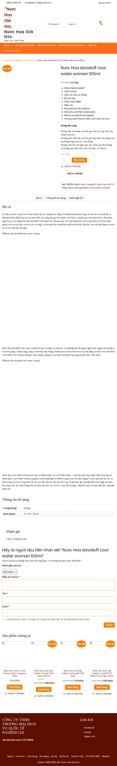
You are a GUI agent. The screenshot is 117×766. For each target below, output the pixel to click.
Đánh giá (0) (76, 198)
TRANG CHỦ (89, 736)
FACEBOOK (89, 727)
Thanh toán (77, 756)
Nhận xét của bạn (11, 577)
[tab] (39, 198)
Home (54, 756)
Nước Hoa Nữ (29, 60)
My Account (105, 2)
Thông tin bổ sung (56, 198)
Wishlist (106, 756)
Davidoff (91, 184)
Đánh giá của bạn (11, 565)
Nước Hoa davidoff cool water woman (89, 187)
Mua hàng (79, 160)
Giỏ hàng (44, 756)
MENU (6, 45)
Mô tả (39, 198)
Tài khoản (64, 756)
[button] (71, 166)
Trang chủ (7, 60)
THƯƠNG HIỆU (11, 51)
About (10, 756)
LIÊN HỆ (92, 45)
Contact (20, 756)
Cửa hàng (32, 756)
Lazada (87, 732)
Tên (5, 593)
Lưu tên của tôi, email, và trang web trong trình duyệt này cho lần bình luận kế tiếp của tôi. (48, 619)
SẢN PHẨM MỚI (46, 45)
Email (5, 606)
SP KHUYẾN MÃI (25, 45)
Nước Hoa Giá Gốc (18, 34)
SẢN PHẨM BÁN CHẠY (72, 45)
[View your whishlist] (94, 24)
